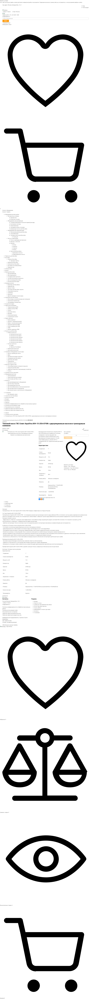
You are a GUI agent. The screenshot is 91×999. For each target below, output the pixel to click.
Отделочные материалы (10, 305)
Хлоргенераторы (14, 225)
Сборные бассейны (12, 259)
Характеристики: (6, 550)
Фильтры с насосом (15, 241)
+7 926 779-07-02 (16, 11)
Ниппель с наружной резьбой (15, 321)
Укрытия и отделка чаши (10, 364)
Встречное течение (15, 219)
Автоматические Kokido (16, 339)
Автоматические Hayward (16, 337)
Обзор (6, 501)
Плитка (9, 310)
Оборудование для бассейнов (12, 214)
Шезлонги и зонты (12, 363)
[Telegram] (43, 499)
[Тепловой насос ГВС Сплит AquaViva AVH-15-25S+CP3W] (20, 433)
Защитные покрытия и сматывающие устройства (19, 369)
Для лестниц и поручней (13, 383)
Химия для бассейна (10, 272)
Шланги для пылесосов (13, 348)
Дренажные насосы (18, 252)
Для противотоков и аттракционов (16, 388)
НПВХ (9, 327)
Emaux (14, 244)
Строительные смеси (13, 316)
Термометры (11, 361)
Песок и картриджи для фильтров (18, 240)
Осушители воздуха (9, 303)
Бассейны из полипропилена (14, 265)
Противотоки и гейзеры (13, 216)
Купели (6, 270)
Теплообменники (14, 233)
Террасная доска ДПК (13, 307)
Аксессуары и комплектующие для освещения (19, 299)
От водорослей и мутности (14, 276)
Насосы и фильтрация (13, 238)
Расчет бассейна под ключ (40, 606)
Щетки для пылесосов (13, 350)
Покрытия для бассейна (13, 367)
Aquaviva (15, 246)
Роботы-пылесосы (12, 332)
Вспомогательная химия (13, 281)
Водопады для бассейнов (14, 284)
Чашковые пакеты (14, 260)
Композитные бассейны (13, 264)
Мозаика (10, 313)
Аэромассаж (13, 217)
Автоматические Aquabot (16, 340)
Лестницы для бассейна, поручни (15, 289)
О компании (8, 392)
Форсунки (10, 294)
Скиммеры (10, 292)
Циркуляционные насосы (19, 254)
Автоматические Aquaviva (16, 342)
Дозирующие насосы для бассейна (18, 228)
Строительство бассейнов (11, 395)
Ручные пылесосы (12, 343)
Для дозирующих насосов (14, 385)
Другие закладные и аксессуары (15, 296)
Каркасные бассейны (13, 262)
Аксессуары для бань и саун (14, 379)
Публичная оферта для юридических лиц (14, 410)
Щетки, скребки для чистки (14, 353)
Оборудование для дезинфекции (15, 221)
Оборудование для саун (10, 374)
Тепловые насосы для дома (11, 372)
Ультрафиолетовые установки (17, 227)
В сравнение (86, 429)
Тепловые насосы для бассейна (18, 235)
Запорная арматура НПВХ (14, 324)
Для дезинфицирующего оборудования (17, 382)
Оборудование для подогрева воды (16, 230)
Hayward (15, 248)
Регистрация (86, 7)
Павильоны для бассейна (11, 256)
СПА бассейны (8, 268)
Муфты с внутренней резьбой (15, 323)
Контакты (7, 400)
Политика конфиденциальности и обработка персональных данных (20, 403)
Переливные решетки (13, 291)
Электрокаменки (12, 375)
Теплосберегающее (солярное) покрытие (18, 366)
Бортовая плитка (12, 311)
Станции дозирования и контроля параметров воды (22, 222)
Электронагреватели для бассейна (18, 232)
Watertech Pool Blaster (15, 347)
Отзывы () (7, 505)
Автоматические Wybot (15, 335)
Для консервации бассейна (14, 280)
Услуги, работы (37, 607)
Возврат (7, 399)
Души (9, 355)
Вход (84, 6)
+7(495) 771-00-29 (6, 11)
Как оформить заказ (12, 394)
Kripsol (14, 249)
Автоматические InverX (15, 334)
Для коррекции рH (12, 275)
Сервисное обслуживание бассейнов (43, 604)
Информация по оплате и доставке (42, 609)
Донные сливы (11, 288)
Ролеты (9, 371)
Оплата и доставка (9, 397)
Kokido (12, 345)
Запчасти (7, 380)
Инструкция (8, 506)
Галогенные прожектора (13, 300)
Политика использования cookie (12, 405)
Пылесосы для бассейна (11, 331)
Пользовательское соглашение (12, 407)
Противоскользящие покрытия (15, 356)
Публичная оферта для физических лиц (14, 408)
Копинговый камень (12, 315)
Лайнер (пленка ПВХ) (13, 308)
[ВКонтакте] (39, 499)
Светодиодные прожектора (14, 302)
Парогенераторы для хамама (15, 377)
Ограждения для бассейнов (14, 358)
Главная (7, 412)
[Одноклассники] (41, 499)
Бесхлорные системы (15, 224)
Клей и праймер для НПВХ (14, 326)
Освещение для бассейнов (11, 297)
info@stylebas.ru (6, 16)
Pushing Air (15, 236)
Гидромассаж (11, 267)
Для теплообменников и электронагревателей (19, 386)
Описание (4, 509)
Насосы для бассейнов (15, 251)
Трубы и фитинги (9, 318)
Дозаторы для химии (12, 359)
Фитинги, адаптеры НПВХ (13, 329)
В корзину (68, 437)
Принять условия (4, 0)
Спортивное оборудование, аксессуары (14, 351)
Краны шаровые (11, 319)
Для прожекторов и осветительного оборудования (20, 390)
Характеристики (9, 503)
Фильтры (12, 243)
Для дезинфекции (12, 273)
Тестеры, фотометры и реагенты (15, 278)
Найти (5, 20)
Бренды (36, 601)
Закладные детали (9, 283)
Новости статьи (37, 603)
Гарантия (7, 402)
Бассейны (7, 257)
